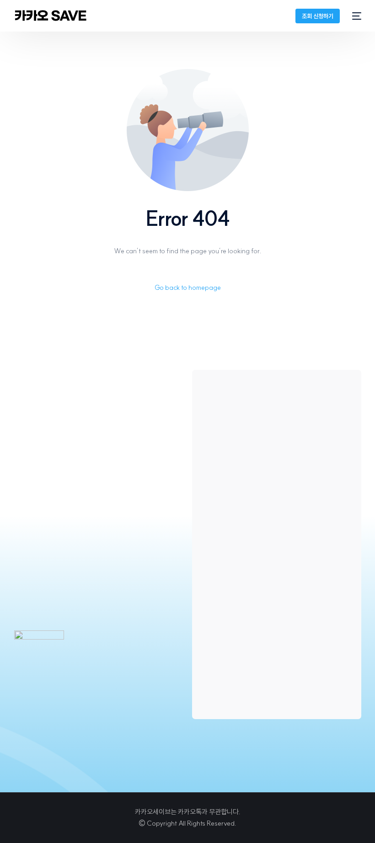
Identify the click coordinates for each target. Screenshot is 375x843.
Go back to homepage (188, 287)
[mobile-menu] (355, 16)
